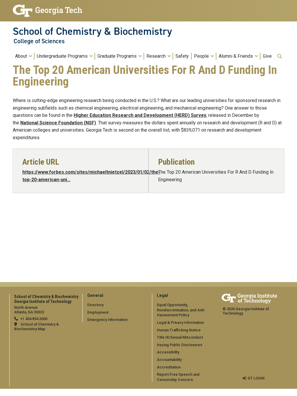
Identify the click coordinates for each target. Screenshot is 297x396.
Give (267, 56)
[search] (279, 56)
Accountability (169, 359)
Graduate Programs (117, 56)
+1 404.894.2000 (33, 319)
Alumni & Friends (236, 56)
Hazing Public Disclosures (179, 345)
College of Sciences (39, 41)
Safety (182, 56)
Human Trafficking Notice (179, 330)
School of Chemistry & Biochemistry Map (36, 326)
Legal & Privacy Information (180, 322)
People (201, 56)
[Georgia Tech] (249, 297)
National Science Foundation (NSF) (58, 123)
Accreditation (169, 367)
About (21, 56)
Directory (95, 305)
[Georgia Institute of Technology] (48, 8)
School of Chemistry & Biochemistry (92, 31)
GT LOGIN (256, 378)
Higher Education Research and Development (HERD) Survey (140, 115)
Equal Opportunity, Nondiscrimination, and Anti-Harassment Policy (181, 310)
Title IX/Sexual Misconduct (180, 337)
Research (156, 56)
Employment (97, 312)
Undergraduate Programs (62, 56)
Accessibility (168, 352)
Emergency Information (107, 319)
